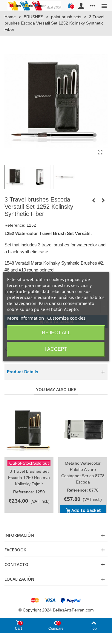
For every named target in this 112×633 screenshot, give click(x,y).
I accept (56, 349)
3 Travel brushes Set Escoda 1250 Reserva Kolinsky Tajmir (29, 477)
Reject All (56, 332)
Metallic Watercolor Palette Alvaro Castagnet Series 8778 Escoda (83, 472)
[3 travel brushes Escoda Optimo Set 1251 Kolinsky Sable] (93, 200)
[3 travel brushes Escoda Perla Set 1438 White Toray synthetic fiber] (103, 200)
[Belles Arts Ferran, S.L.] (34, 5)
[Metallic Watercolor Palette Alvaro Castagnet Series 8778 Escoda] (82, 429)
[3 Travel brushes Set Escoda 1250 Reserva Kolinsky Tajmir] (28, 429)
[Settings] (92, 5)
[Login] (81, 5)
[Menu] (104, 5)
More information (25, 318)
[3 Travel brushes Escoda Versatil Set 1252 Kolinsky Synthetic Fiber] (100, 152)
